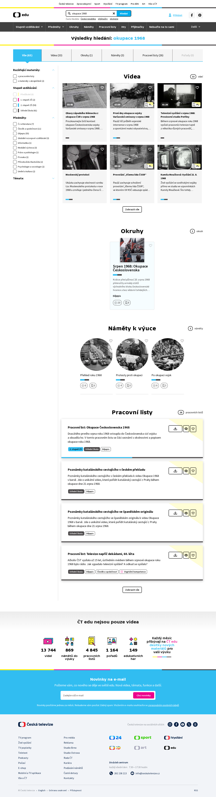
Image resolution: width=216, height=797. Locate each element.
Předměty (54, 26)
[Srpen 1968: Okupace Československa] (132, 276)
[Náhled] (186, 428)
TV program (121, 3)
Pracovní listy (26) (152, 55)
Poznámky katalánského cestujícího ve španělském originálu (110, 512)
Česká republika (88, 18)
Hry (123, 26)
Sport (97, 3)
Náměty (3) (117, 55)
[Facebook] (192, 15)
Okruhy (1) (87, 55)
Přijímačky (137, 26)
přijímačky (103, 18)
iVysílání (107, 3)
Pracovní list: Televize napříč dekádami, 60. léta (101, 554)
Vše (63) (27, 55)
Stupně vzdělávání (27, 26)
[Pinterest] (200, 15)
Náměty (89, 26)
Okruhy (74, 26)
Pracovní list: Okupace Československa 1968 (99, 427)
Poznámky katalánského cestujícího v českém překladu (106, 469)
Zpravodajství (84, 3)
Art (143, 3)
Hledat (124, 13)
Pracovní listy (107, 26)
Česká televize (66, 3)
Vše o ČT (152, 3)
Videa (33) (56, 55)
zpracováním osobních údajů (163, 705)
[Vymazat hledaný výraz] (114, 13)
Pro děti (135, 3)
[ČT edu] (21, 16)
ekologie (114, 18)
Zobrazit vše (132, 209)
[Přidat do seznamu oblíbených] (102, 87)
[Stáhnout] (175, 428)
